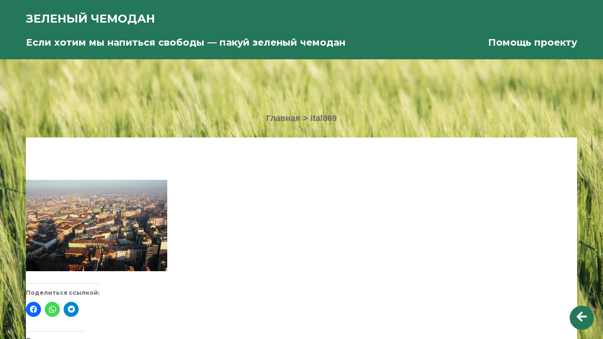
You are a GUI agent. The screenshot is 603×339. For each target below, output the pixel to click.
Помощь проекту (532, 42)
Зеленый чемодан (90, 18)
